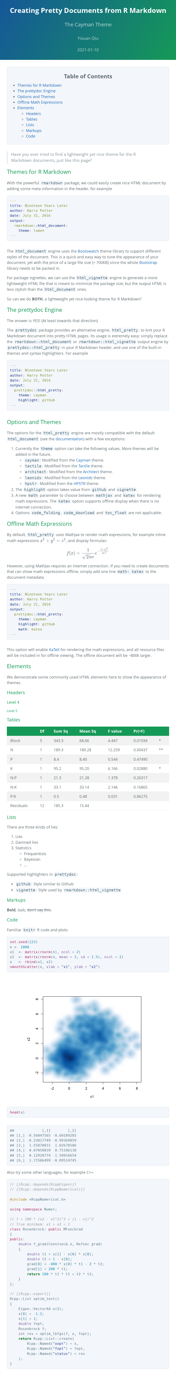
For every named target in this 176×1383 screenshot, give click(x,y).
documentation (69, 438)
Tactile (84, 465)
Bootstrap (148, 262)
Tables (31, 119)
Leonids (85, 477)
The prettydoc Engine (36, 90)
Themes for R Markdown (39, 85)
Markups (34, 130)
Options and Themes (36, 96)
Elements (25, 107)
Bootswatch (88, 251)
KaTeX (54, 649)
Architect (91, 471)
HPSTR (79, 483)
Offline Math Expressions (40, 102)
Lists (30, 124)
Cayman (83, 460)
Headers (33, 113)
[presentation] (53, 540)
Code (30, 136)
